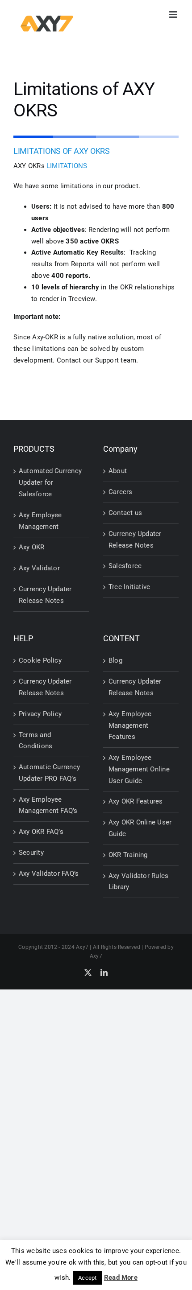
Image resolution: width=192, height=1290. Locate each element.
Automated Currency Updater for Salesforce (50, 482)
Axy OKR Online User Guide (140, 828)
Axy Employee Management (40, 521)
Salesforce (125, 566)
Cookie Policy (40, 660)
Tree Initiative (129, 587)
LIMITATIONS (66, 166)
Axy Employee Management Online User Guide (139, 769)
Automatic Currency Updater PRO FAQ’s (49, 773)
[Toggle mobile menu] (174, 14)
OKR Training (128, 855)
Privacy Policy (40, 714)
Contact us (125, 513)
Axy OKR (32, 547)
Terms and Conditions (35, 740)
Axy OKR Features (136, 801)
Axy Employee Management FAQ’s (48, 805)
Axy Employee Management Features (130, 725)
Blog (115, 660)
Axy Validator (39, 568)
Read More (121, 1278)
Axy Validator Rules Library (138, 881)
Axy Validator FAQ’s (49, 874)
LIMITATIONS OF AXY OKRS (61, 151)
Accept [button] (87, 1277)
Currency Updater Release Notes (45, 595)
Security (31, 853)
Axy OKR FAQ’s (41, 832)
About (118, 471)
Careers (121, 492)
